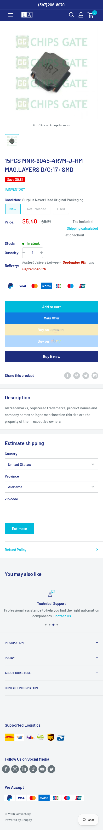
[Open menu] (10, 15)
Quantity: (12, 253)
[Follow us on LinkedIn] (23, 769)
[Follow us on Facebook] (5, 769)
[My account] (81, 14)
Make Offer (51, 318)
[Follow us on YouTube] (41, 769)
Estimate (19, 528)
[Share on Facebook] (67, 375)
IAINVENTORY (15, 189)
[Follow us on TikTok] (32, 769)
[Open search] (71, 14)
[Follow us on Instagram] (14, 769)
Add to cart (51, 306)
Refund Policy (15, 549)
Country (11, 453)
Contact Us (62, 616)
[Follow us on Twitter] (50, 769)
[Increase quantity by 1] (41, 253)
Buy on (43, 329)
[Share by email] (95, 375)
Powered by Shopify (18, 820)
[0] (91, 15)
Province (12, 476)
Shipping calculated (82, 228)
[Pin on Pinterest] (76, 375)
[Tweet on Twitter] (85, 375)
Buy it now (51, 356)
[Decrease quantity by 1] (24, 253)
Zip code (11, 499)
